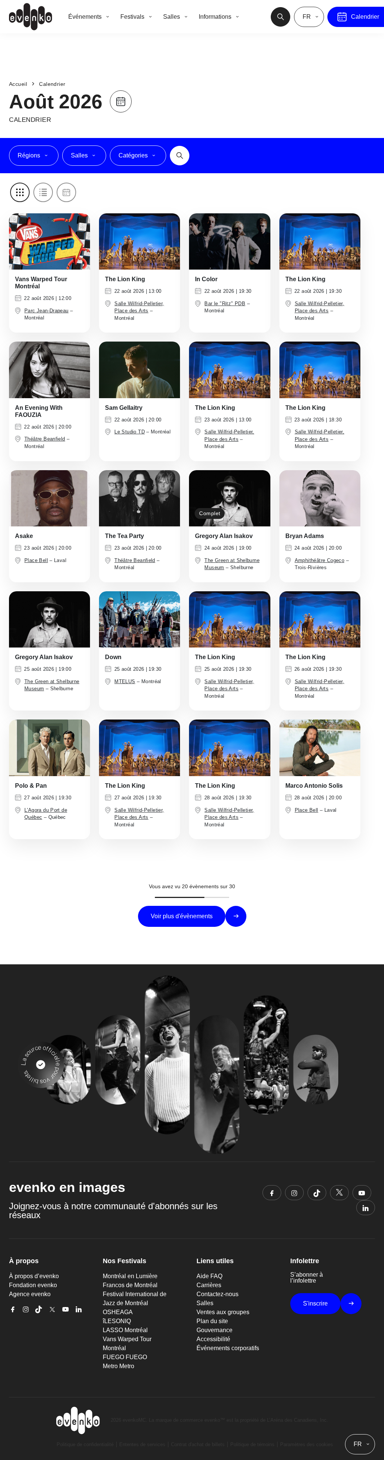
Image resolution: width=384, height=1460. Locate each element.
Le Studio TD (129, 432)
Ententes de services (142, 1444)
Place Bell (36, 560)
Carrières (208, 1285)
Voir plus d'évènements (182, 916)
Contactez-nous (217, 1294)
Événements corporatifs (227, 1348)
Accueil (18, 84)
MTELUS (124, 681)
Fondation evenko (33, 1285)
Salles (204, 1303)
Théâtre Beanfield (44, 439)
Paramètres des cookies (306, 1444)
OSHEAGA (118, 1312)
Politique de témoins (252, 1444)
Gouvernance (214, 1330)
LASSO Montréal (125, 1330)
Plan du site (212, 1321)
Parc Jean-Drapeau (46, 310)
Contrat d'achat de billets (198, 1444)
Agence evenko (30, 1294)
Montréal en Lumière (130, 1276)
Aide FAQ (209, 1276)
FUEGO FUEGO (125, 1357)
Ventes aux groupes (222, 1312)
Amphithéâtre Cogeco (319, 560)
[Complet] (229, 498)
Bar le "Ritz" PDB (224, 303)
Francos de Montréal (130, 1285)
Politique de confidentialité (85, 1444)
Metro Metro (118, 1366)
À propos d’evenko (34, 1276)
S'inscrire (315, 1303)
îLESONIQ (117, 1321)
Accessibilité (213, 1339)
